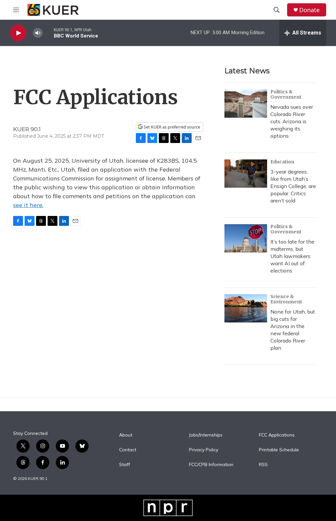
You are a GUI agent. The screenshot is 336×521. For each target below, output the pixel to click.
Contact (127, 450)
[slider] (48, 32)
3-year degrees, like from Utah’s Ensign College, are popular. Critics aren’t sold (293, 186)
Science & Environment (286, 299)
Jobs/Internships (205, 435)
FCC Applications (277, 435)
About (125, 435)
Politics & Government (286, 94)
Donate (309, 10)
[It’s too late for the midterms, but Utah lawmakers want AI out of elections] (245, 238)
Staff (124, 464)
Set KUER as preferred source (171, 127)
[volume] (37, 33)
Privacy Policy (203, 450)
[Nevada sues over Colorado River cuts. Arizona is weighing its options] (245, 103)
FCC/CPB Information (211, 464)
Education (282, 162)
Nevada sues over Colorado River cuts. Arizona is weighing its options (291, 121)
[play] (18, 33)
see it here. (28, 205)
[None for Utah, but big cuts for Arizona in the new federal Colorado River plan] (245, 308)
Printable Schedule (279, 450)
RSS (263, 464)
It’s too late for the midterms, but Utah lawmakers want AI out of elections (292, 256)
